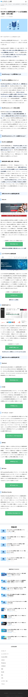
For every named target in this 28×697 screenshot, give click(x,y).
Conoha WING (4, 656)
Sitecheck (14, 380)
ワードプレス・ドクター (14, 435)
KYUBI (14, 405)
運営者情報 (6, 693)
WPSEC (14, 461)
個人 (2, 675)
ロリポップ (3, 650)
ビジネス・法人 (4, 681)
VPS (2, 678)
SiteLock (14, 244)
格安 (2, 668)
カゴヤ (14, 295)
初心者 (2, 672)
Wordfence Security (14, 513)
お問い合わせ (20, 693)
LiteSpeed (3, 665)
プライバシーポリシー (13, 693)
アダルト (3, 684)
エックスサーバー (5, 653)
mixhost (2, 659)
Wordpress (3, 662)
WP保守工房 (14, 347)
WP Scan (14, 485)
